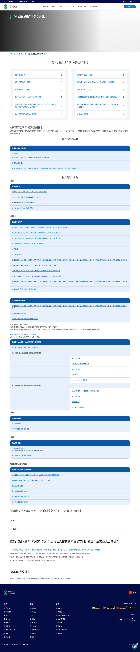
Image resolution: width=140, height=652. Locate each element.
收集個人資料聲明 (62, 630)
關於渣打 (7, 608)
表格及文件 (7, 623)
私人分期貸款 (76, 358)
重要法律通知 (60, 619)
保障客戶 (33, 619)
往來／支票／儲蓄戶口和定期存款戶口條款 (26, 197)
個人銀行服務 (8, 2)
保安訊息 (33, 626)
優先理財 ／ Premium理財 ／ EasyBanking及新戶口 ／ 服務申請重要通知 (35, 475)
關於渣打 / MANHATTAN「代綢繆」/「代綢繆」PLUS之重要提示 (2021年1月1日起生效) (40, 227)
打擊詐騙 (33, 623)
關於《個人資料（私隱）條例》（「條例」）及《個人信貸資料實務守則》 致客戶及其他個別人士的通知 (44, 169)
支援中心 (20, 54)
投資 (73, 7)
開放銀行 (59, 633)
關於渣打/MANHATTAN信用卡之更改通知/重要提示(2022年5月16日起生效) (36, 238)
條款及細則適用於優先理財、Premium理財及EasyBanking (31, 480)
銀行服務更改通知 (17, 486)
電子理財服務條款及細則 (20, 491)
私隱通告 (59, 626)
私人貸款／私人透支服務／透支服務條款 (25, 347)
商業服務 (22, 2)
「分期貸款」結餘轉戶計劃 (80, 364)
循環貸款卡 (75, 375)
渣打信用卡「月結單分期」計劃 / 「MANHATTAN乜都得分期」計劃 (34, 265)
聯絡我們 (7, 633)
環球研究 (33, 612)
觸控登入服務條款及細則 (20, 502)
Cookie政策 (60, 623)
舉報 (31, 615)
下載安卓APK (132, 607)
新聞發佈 (7, 615)
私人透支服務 (76, 369)
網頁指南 (25, 644)
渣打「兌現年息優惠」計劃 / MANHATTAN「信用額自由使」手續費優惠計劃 (36, 276)
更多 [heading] (57, 604)
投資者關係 (7, 612)
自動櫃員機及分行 (10, 630)
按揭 (66, 7)
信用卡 (54, 7)
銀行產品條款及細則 (18, 163)
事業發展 (33, 608)
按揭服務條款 (16, 424)
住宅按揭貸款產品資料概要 (20, 429)
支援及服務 (93, 7)
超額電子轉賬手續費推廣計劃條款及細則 (25, 319)
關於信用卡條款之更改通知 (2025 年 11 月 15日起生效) (29, 244)
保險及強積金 (82, 7)
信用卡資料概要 (17, 255)
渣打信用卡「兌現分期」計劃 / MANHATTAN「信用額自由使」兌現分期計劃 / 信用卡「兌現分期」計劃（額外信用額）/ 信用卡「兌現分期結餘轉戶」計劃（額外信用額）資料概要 (69, 260)
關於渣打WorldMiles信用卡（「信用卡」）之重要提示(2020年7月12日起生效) (36, 233)
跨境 (33, 2)
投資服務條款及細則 (18, 448)
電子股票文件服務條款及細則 (21, 456)
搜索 (124, 1)
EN (131, 1)
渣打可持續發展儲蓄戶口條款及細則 (23, 203)
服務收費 (7, 626)
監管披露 (59, 612)
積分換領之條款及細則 (19, 313)
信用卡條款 (15, 249)
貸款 (60, 7)
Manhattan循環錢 (78, 407)
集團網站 (33, 633)
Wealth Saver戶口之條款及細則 (22, 208)
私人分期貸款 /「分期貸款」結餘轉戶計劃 (85, 391)
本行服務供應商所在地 (63, 615)
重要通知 (59, 608)
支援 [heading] (31, 604)
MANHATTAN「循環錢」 (80, 380)
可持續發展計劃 (35, 630)
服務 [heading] (5, 604)
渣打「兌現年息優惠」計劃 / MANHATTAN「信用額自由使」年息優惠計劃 (36, 271)
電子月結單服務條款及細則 (20, 497)
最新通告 (7, 637)
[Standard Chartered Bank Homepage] (11, 54)
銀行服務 (45, 7)
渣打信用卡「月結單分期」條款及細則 (24, 289)
